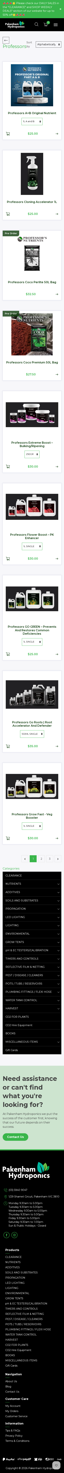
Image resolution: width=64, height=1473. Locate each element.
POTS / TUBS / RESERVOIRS (24, 983)
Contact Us (15, 1137)
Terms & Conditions (17, 1441)
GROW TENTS (15, 942)
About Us (11, 1381)
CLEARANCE (14, 875)
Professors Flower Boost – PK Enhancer (32, 536)
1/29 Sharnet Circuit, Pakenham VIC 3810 (34, 1196)
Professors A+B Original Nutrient (32, 113)
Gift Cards (12, 1050)
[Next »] (58, 858)
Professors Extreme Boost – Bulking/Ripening (32, 444)
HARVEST (12, 1008)
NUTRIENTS (13, 883)
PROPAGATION (16, 908)
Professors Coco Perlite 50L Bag (32, 282)
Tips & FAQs (12, 1430)
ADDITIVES (13, 892)
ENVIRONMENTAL (18, 933)
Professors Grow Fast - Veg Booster (32, 816)
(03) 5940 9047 (18, 1190)
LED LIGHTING (15, 917)
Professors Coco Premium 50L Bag (32, 362)
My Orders (11, 1411)
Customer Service (16, 1416)
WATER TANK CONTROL (21, 1000)
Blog (8, 1386)
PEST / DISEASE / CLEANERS (24, 975)
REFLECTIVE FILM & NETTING (25, 967)
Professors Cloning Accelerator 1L (32, 202)
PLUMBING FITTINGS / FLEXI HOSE (29, 991)
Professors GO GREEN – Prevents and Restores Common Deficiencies (32, 630)
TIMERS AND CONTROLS (22, 958)
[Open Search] (36, 24)
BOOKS (10, 1033)
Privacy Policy (14, 1435)
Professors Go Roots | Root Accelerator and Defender (32, 724)
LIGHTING (12, 925)
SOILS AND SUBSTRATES (22, 900)
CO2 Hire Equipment (19, 1025)
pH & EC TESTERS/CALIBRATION (27, 950)
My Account (12, 1406)
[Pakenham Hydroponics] (32, 1175)
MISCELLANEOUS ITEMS (22, 1041)
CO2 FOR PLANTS (17, 1016)
